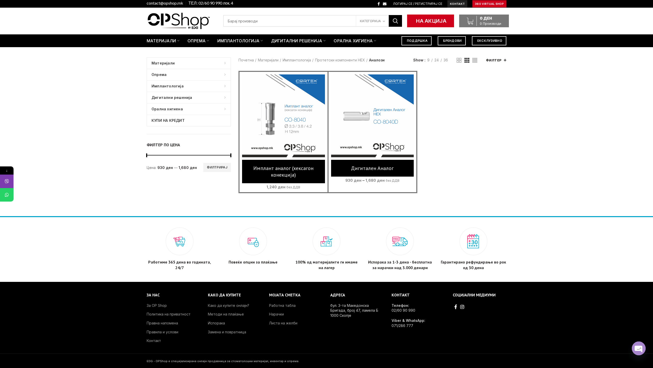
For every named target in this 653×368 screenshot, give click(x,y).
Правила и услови (162, 332)
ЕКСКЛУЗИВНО (489, 41)
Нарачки (276, 314)
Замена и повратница (227, 332)
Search (395, 21)
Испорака (216, 323)
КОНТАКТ (457, 4)
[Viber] (7, 181)
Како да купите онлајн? (228, 305)
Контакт (154, 340)
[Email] (384, 4)
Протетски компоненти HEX (340, 60)
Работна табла (282, 305)
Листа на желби (283, 323)
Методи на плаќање (226, 314)
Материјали (268, 60)
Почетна (246, 60)
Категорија (370, 21)
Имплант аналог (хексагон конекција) (283, 171)
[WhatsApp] (7, 195)
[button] (283, 121)
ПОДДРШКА (417, 41)
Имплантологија (297, 60)
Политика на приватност (169, 314)
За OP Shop (157, 305)
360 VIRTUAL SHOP (489, 4)
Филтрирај (217, 167)
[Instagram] (462, 307)
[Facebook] (378, 4)
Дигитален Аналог (372, 168)
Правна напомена (162, 323)
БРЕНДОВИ (452, 41)
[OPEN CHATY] (639, 348)
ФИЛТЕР (494, 60)
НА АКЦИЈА (431, 21)
